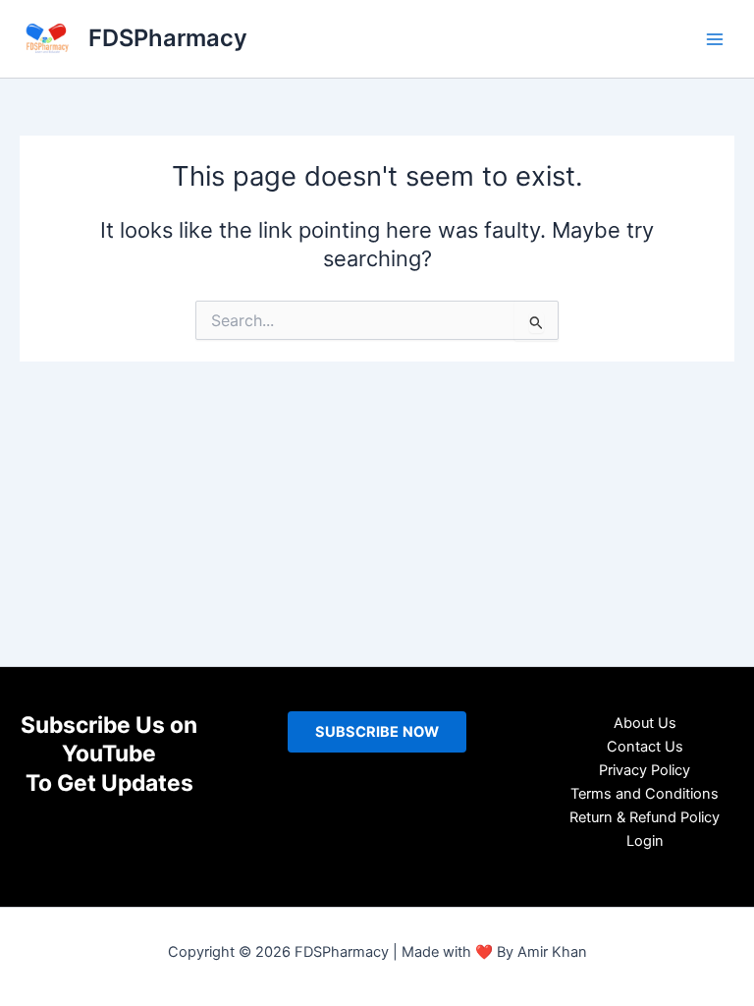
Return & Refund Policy (644, 817)
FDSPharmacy (167, 38)
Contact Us (645, 746)
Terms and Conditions (644, 794)
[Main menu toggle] (714, 38)
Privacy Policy (644, 770)
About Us (645, 723)
